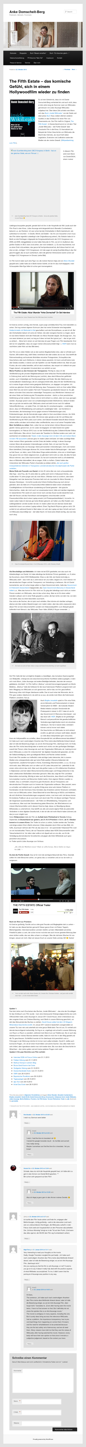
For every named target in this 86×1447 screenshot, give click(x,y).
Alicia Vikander (69, 261)
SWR (15, 1073)
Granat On (27, 1168)
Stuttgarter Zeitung (20, 1068)
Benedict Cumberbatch (65, 1095)
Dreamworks (50, 1097)
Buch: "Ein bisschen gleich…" (59, 53)
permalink (15, 1101)
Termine (27, 63)
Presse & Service (15, 63)
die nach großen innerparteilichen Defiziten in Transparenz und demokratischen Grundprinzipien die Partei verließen (41, 466)
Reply (27, 1123)
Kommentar (17, 1370)
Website (16, 1423)
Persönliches (35, 1095)
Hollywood (58, 1097)
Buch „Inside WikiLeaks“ (54, 113)
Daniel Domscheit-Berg (37, 1097)
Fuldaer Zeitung (19, 1060)
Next (74, 69)
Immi (63, 1097)
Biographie (23, 53)
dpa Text (17, 1081)
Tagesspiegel (18, 1079)
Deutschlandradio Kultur (22, 1071)
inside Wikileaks (71, 1097)
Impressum (50, 58)
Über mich (37, 63)
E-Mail (17, 1412)
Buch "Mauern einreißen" (38, 53)
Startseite (13, 53)
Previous (66, 69)
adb (68, 1099)
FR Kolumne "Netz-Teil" (35, 58)
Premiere (34, 1099)
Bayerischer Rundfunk (22, 1076)
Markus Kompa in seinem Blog (25, 1062)
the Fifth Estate (42, 1099)
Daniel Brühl (25, 1097)
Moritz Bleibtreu (25, 1099)
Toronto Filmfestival (54, 1099)
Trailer (63, 1099)
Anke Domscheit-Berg (27, 11)
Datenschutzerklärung (17, 58)
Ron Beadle (27, 1115)
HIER (64, 344)
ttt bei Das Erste (19, 1084)
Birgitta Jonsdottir (51, 700)
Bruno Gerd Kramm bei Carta (24, 1065)
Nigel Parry (27, 1250)
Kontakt (59, 58)
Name (17, 1401)
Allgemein (27, 1095)
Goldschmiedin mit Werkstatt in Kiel (22, 330)
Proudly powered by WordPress (43, 1439)
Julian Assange (14, 1099)
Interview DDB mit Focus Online (25, 1057)
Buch (49, 116)
